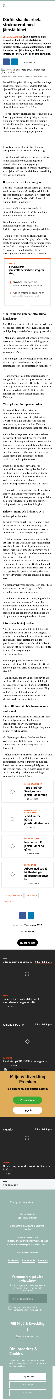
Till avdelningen (43, 962)
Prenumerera (27, 1100)
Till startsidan (27, 942)
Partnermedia (28, 1260)
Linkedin (31, 1329)
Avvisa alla (27, 1392)
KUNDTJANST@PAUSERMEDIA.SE (34, 1241)
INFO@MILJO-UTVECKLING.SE (34, 1244)
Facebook (23, 1329)
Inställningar (27, 1384)
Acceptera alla (27, 1376)
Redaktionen (13, 1260)
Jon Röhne (29, 931)
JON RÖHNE (27, 1229)
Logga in (27, 1110)
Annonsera (43, 1260)
